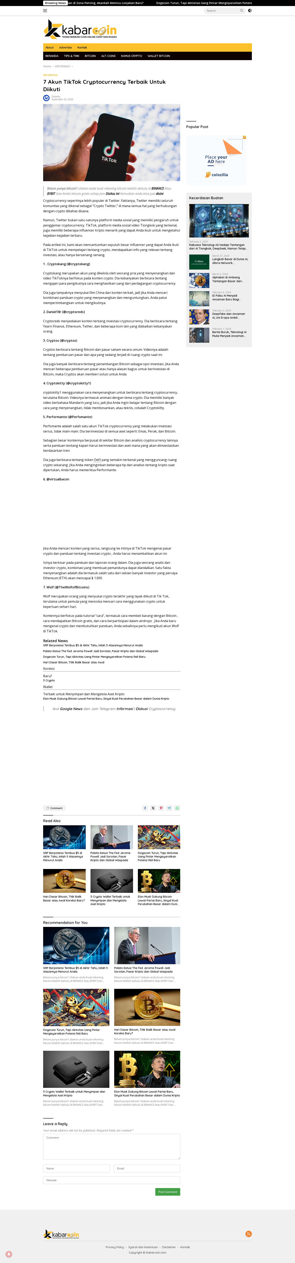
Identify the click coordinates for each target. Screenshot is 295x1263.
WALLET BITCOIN (159, 56)
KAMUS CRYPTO (131, 56)
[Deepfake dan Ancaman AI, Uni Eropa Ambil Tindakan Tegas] (199, 316)
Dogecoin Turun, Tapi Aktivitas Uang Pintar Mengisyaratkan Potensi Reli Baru (169, 3)
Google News (71, 708)
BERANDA (52, 56)
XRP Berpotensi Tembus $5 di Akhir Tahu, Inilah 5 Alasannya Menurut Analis (93, 645)
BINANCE (158, 188)
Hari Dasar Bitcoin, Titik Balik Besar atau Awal (73, 662)
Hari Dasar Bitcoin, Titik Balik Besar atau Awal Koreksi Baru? (64, 898)
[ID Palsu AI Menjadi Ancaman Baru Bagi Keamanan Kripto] (199, 298)
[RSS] (248, 1234)
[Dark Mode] (250, 10)
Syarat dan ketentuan (143, 1247)
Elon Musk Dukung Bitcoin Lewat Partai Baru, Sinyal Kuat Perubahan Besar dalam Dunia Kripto (106, 698)
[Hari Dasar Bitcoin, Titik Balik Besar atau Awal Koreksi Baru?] (64, 881)
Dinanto (56, 96)
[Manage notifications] (9, 1254)
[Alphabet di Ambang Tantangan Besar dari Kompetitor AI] (199, 280)
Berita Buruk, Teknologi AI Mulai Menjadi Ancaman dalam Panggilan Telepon (229, 334)
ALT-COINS (108, 56)
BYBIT (51, 193)
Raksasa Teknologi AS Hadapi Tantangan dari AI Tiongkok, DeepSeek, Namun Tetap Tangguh (217, 247)
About (50, 47)
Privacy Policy (115, 1247)
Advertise (65, 47)
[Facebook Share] (145, 808)
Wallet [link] (48, 687)
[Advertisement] (111, 514)
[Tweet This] (153, 808)
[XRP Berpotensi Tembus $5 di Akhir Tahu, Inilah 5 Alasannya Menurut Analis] (64, 837)
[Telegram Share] (169, 808)
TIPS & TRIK (71, 56)
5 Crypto (49, 680)
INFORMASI (50, 75)
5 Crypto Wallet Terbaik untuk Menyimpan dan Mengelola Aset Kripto (110, 900)
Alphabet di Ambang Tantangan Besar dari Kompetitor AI (227, 279)
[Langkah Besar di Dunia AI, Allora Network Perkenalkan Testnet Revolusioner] (199, 262)
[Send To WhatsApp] (177, 808)
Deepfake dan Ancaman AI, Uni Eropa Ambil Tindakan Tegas (228, 315)
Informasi (124, 708)
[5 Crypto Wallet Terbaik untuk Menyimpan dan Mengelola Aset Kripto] (112, 881)
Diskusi (142, 708)
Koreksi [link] (49, 668)
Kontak (82, 47)
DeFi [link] (97, 460)
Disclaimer (169, 1247)
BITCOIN (90, 56)
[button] (242, 10)
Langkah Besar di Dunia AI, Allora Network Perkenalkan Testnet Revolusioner (230, 261)
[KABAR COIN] (80, 29)
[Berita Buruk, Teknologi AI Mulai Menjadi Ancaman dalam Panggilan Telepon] (199, 335)
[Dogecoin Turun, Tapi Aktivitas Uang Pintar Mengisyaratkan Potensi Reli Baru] (159, 837)
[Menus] (46, 10)
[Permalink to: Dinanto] (46, 98)
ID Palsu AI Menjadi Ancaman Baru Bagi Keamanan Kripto (225, 297)
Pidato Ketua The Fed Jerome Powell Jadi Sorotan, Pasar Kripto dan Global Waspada (100, 651)
